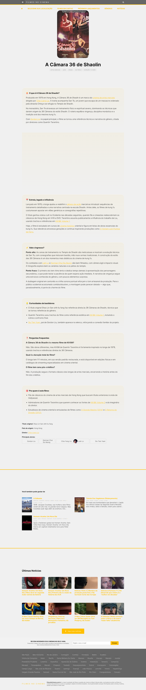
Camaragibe (113, 664)
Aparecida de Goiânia (69, 661)
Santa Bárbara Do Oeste (66, 657)
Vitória (107, 668)
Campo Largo (27, 668)
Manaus (81, 657)
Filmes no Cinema (37, 2)
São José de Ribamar (43, 668)
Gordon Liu (35, 119)
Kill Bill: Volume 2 (98, 402)
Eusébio (103, 654)
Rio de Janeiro (52, 654)
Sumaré (46, 671)
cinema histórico (67, 226)
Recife (51, 657)
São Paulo (25, 654)
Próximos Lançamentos (89, 9)
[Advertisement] (73, 81)
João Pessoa (87, 668)
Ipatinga (67, 668)
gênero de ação (74, 204)
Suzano (57, 668)
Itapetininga (117, 668)
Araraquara (101, 664)
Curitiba (75, 654)
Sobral (91, 664)
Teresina (104, 661)
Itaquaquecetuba (79, 664)
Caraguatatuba (105, 671)
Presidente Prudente (29, 661)
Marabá (108, 657)
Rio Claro (92, 671)
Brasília (90, 657)
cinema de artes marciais (104, 97)
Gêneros (108, 9)
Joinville (98, 668)
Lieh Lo (46, 263)
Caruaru (117, 671)
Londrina (44, 661)
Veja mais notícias (73, 631)
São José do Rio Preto (77, 671)
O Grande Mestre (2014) (92, 410)
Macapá (25, 664)
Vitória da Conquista (29, 657)
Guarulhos (54, 661)
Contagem (65, 654)
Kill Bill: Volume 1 (63, 221)
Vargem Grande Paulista (31, 671)
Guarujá (76, 668)
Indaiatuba (94, 661)
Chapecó (56, 664)
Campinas (114, 661)
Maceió (47, 664)
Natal (43, 657)
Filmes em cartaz (65, 9)
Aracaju (99, 657)
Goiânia (84, 661)
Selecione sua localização (40, 9)
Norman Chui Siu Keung (61, 263)
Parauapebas (36, 664)
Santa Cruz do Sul (59, 671)
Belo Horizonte (38, 654)
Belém (94, 654)
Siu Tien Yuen (34, 322)
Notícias (121, 9)
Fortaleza (85, 654)
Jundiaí (117, 657)
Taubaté (66, 664)
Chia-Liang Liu (42, 101)
